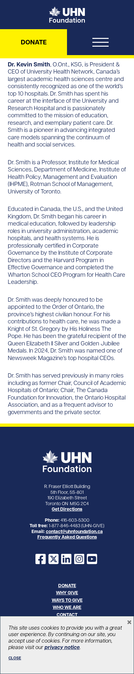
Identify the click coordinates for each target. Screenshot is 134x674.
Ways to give (67, 600)
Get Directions (67, 509)
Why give (67, 593)
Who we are (67, 607)
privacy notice (62, 647)
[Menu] (100, 43)
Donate (34, 42)
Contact (67, 615)
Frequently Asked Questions (67, 537)
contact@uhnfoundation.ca (74, 531)
